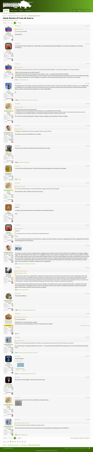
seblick (8, 33)
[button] (17, 10)
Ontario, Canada (10, 160)
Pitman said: (19, 67)
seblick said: (18, 107)
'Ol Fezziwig (8, 384)
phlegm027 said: (19, 186)
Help (87, 448)
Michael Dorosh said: (20, 271)
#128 (88, 166)
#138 (88, 377)
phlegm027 (8, 173)
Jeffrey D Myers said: (20, 317)
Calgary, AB (11, 139)
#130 (88, 204)
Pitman (8, 51)
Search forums (12, 13)
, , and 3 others (26, 263)
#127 (88, 145)
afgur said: (18, 228)
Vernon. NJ (11, 179)
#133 (88, 267)
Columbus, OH (10, 58)
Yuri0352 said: (19, 340)
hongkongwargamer (8, 111)
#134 (88, 293)
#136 (88, 337)
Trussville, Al (10, 218)
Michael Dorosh (8, 133)
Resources (28, 10)
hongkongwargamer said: (22, 423)
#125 (88, 103)
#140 (88, 419)
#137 (88, 356)
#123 (88, 63)
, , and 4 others (26, 373)
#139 (88, 397)
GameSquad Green (8, 448)
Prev (5, 23)
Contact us (66, 448)
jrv (8, 90)
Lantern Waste (10, 120)
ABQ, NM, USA (10, 308)
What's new (13, 10)
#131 (88, 225)
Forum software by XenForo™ (46, 450)
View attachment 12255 (21, 273)
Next (19, 23)
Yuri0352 (8, 274)
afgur (8, 212)
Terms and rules (73, 448)
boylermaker (7, 20)
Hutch (8, 363)
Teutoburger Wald (9, 98)
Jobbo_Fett (8, 153)
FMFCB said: (18, 29)
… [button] (9, 23)
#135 (88, 313)
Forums (6, 10)
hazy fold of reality (9, 392)
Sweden (11, 351)
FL (12, 371)
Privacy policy (81, 448)
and (22, 79)
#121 (88, 25)
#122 (88, 43)
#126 (88, 125)
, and (26, 310)
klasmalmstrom (8, 344)
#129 (88, 183)
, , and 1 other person (28, 100)
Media (21, 10)
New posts (5, 13)
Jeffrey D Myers (8, 300)
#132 (88, 245)
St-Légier (11, 330)
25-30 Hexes (10, 281)
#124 (88, 83)
